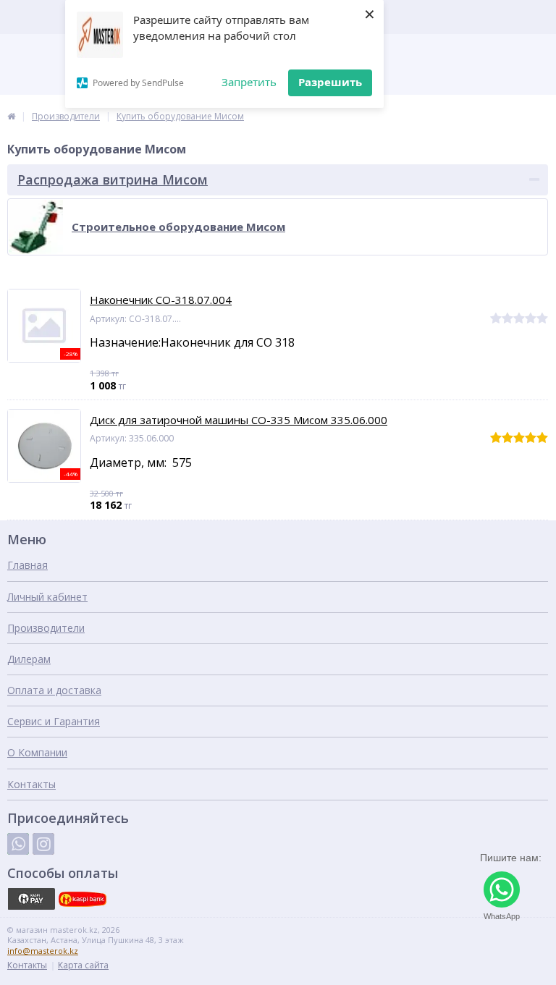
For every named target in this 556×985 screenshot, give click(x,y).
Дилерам (29, 659)
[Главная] (11, 116)
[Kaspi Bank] (82, 899)
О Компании (37, 752)
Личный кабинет (47, 597)
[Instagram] (43, 844)
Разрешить (330, 82)
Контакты (31, 784)
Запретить (249, 82)
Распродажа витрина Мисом (112, 179)
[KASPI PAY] (31, 899)
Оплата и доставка (54, 690)
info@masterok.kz (42, 950)
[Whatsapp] (18, 844)
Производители (46, 628)
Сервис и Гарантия (53, 721)
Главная (27, 565)
